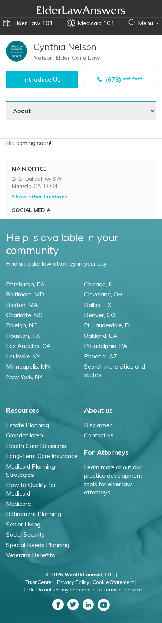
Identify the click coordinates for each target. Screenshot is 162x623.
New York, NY (24, 376)
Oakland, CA (101, 335)
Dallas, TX (97, 304)
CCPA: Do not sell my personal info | (61, 590)
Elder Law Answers (81, 10)
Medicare (18, 503)
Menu (146, 23)
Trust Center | (41, 582)
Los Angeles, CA (28, 345)
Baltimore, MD (25, 294)
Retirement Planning (33, 513)
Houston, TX (23, 335)
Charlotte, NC (24, 315)
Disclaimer (98, 425)
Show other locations (39, 196)
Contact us (98, 435)
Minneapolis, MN (28, 366)
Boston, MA (22, 304)
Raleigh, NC (21, 325)
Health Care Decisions (36, 445)
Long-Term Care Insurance (42, 456)
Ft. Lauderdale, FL (107, 325)
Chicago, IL (98, 284)
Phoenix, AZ (100, 356)
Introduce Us (42, 79)
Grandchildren (24, 435)
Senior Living (23, 524)
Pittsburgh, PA (25, 284)
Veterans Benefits (30, 555)
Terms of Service (123, 590)
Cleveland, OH (103, 294)
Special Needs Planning (37, 545)
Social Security (25, 534)
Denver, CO (99, 315)
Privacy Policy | (74, 582)
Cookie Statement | (114, 582)
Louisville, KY (23, 356)
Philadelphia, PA (105, 345)
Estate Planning (27, 425)
